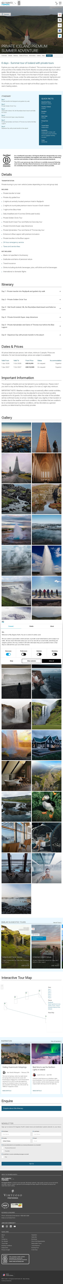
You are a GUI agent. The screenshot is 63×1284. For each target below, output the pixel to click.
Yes (6, 1157)
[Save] (60, 15)
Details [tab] (32, 626)
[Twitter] (60, 36)
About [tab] (52, 626)
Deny (11, 661)
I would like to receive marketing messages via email (16, 1154)
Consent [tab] (10, 626)
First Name (5, 1131)
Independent (44, 127)
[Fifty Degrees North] (9, 3)
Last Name (36, 1131)
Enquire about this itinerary (13, 1108)
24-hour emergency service (13, 242)
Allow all (51, 661)
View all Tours (57, 922)
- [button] (2, 988)
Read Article (6, 1090)
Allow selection (31, 661)
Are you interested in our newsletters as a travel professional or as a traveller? (22, 1145)
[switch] (23, 654)
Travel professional (10, 1148)
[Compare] (60, 20)
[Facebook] (60, 31)
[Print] (60, 25)
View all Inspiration (56, 1041)
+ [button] (2, 986)
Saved (34, 929)
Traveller (7, 1151)
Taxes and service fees (11, 246)
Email (35, 1138)
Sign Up (31, 1163)
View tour (15, 947)
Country (5, 1138)
